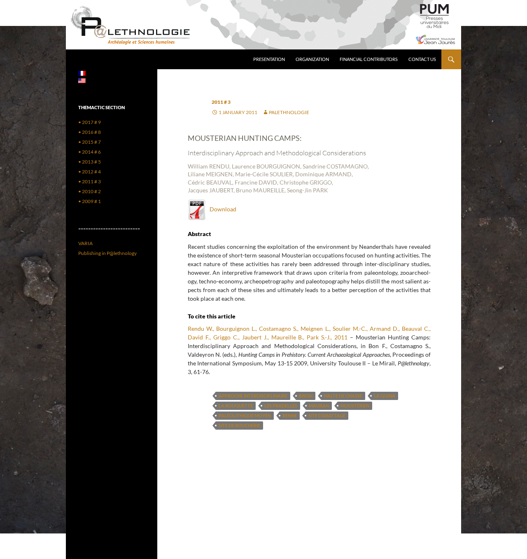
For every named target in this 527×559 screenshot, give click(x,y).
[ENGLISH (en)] (82, 80)
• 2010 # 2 (89, 191)
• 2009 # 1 (89, 201)
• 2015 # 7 (89, 142)
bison (305, 395)
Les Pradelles (280, 405)
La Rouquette (236, 405)
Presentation (269, 59)
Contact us (422, 59)
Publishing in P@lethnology (107, 253)
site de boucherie (239, 425)
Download (221, 209)
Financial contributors (369, 59)
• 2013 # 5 (89, 162)
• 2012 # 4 (89, 171)
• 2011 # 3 (89, 181)
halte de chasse (343, 395)
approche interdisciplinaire (253, 395)
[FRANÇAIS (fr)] (82, 73)
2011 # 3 (221, 102)
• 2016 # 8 (89, 132)
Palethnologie (289, 112)
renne (289, 415)
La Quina (384, 395)
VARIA (85, 243)
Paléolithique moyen (245, 415)
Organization (312, 59)
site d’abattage (326, 415)
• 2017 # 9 (89, 122)
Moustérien (354, 405)
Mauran (319, 405)
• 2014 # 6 (89, 152)
